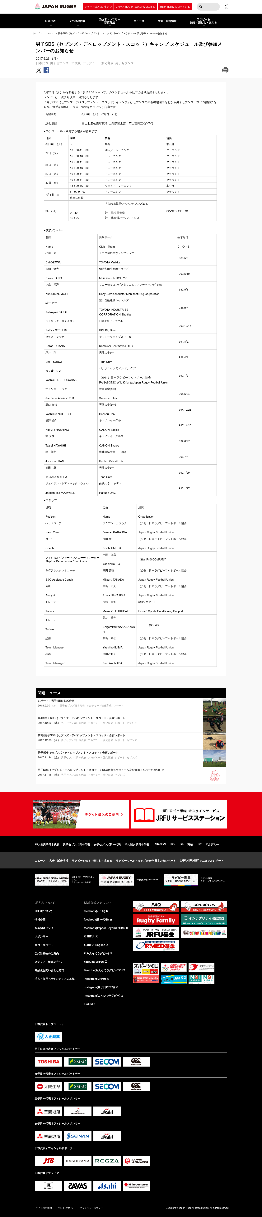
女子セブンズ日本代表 (107, 844)
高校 (190, 844)
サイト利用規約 (44, 1207)
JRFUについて (44, 911)
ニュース (49, 33)
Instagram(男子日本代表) (99, 987)
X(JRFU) (89, 936)
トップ (36, 33)
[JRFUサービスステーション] (179, 814)
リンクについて (66, 1207)
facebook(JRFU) (94, 911)
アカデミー (212, 844)
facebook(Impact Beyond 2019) (104, 928)
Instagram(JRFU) (95, 978)
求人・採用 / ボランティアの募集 (55, 978)
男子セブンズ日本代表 (65, 63)
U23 (172, 844)
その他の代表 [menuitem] (77, 21)
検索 (200, 7)
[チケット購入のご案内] (81, 814)
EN (226, 8)
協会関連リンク (44, 928)
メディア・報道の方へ (48, 962)
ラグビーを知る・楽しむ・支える (92, 860)
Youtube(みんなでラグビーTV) (103, 970)
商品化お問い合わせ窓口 (49, 970)
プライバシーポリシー (91, 1207)
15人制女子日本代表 (136, 844)
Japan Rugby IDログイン (173, 6)
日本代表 (42, 63)
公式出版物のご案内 (47, 953)
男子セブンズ (124, 63)
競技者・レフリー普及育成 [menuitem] (109, 20)
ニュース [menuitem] (139, 21)
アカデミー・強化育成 (98, 63)
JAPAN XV (159, 844)
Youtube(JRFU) (94, 962)
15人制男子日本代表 (47, 844)
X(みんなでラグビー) (96, 953)
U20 (181, 844)
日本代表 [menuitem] (50, 21)
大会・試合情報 (58, 860)
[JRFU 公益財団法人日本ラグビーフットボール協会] (56, 6)
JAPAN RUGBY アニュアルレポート (202, 860)
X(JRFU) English (94, 945)
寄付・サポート (44, 945)
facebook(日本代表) (96, 919)
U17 (199, 844)
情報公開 (40, 919)
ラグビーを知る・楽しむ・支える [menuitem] (203, 20)
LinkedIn (89, 1004)
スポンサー (41, 936)
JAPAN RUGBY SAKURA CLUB (134, 6)
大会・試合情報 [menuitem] (167, 21)
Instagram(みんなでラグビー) (102, 995)
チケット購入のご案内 (97, 6)
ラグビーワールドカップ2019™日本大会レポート (146, 860)
